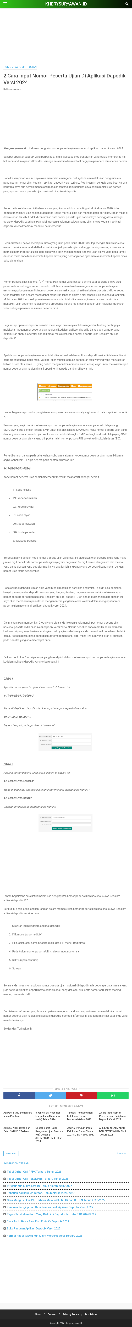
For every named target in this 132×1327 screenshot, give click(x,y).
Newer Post (11, 1153)
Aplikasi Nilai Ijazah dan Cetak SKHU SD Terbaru (16, 1130)
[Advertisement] (66, 36)
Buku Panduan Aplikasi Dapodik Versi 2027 (33, 1228)
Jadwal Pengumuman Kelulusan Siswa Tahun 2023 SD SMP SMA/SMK (80, 1131)
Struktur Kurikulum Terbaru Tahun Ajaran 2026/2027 (39, 1186)
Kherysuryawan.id (66, 4)
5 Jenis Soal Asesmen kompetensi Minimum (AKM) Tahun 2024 (47, 1116)
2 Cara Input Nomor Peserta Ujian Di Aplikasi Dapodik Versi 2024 (112, 1116)
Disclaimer (91, 1314)
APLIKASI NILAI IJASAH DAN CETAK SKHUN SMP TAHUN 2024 (112, 1131)
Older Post (121, 1153)
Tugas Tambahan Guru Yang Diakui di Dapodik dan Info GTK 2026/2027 (51, 1214)
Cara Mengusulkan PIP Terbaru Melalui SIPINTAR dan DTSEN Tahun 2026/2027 (56, 1200)
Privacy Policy (71, 1314)
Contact (52, 1314)
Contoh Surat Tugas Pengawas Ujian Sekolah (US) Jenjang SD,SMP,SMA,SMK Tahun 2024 (49, 1135)
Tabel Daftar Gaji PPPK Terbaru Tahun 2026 (34, 1171)
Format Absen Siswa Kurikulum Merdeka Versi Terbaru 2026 (44, 1235)
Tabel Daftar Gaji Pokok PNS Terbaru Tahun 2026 (37, 1178)
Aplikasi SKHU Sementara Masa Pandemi (17, 1114)
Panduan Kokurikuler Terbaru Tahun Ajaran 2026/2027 (41, 1193)
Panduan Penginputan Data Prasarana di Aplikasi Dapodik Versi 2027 (50, 1207)
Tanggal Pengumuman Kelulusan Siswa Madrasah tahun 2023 (80, 1116)
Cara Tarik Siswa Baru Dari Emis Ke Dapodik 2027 (38, 1221)
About (38, 1314)
